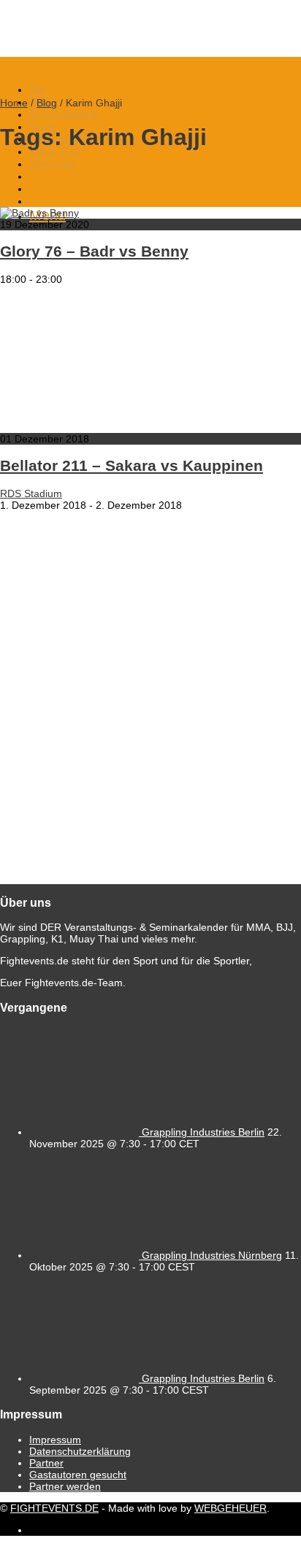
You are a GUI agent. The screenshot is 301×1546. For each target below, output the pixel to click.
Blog (47, 103)
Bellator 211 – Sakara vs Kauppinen (131, 465)
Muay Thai (54, 151)
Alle (38, 89)
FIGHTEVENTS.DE (54, 1508)
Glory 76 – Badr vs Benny (94, 251)
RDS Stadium (31, 493)
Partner (46, 1463)
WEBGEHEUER (230, 1508)
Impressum (55, 1439)
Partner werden (65, 1486)
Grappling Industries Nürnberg (212, 1255)
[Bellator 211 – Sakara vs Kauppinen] (146, 427)
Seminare (52, 163)
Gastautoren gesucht (77, 1474)
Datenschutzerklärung (80, 1451)
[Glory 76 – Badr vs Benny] (39, 213)
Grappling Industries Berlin (203, 1132)
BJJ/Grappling (63, 114)
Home (14, 103)
